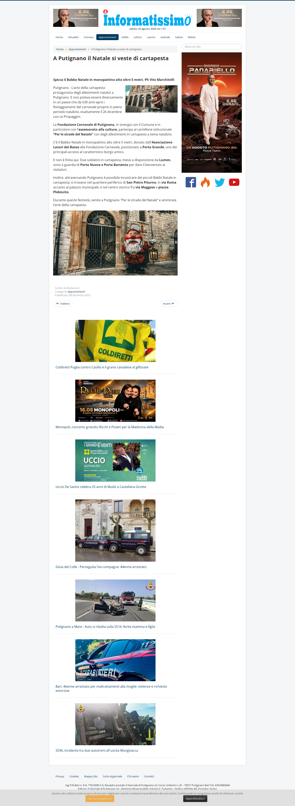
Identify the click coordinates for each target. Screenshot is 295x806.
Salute (179, 37)
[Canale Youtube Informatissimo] (233, 184)
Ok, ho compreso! (100, 798)
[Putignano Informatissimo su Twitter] (219, 184)
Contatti (149, 776)
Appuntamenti (107, 37)
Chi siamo (133, 776)
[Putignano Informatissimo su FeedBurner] (204, 184)
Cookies (74, 776)
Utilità (124, 37)
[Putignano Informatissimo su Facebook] (190, 184)
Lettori (138, 37)
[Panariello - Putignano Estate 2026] (75, 17)
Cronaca (89, 37)
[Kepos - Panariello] (212, 112)
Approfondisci (195, 798)
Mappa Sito (91, 776)
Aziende (165, 37)
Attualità (73, 37)
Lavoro (151, 37)
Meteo (192, 37)
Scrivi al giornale (112, 776)
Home (59, 37)
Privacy (60, 776)
